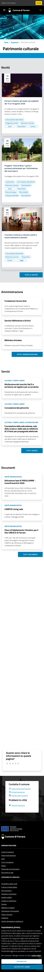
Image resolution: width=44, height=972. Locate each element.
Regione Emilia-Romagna (8, 3)
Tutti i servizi (32, 450)
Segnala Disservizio (18, 805)
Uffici (3, 859)
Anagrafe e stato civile (9, 883)
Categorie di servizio (10, 877)
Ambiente (4, 918)
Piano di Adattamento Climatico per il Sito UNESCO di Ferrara (21, 531)
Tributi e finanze (6, 914)
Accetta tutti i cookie (22, 967)
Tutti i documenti (30, 554)
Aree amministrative (8, 855)
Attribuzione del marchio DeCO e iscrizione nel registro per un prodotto (21, 386)
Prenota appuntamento (19, 795)
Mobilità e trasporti (8, 907)
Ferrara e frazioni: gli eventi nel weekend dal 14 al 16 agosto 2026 (21, 102)
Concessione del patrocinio (16, 407)
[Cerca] (41, 10)
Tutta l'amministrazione (27, 354)
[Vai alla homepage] (10, 10)
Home (6, 42)
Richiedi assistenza (18, 792)
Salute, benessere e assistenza (12, 921)
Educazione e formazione (10, 911)
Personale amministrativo (10, 869)
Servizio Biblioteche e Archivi (17, 320)
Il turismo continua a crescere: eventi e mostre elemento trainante (20, 236)
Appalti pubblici (6, 897)
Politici (3, 865)
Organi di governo (7, 852)
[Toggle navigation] (4, 10)
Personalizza (22, 961)
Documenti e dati (7, 872)
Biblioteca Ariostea (13, 340)
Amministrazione (8, 845)
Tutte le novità (31, 275)
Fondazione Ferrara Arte (15, 301)
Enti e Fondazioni (7, 862)
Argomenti (14, 42)
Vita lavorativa (6, 890)
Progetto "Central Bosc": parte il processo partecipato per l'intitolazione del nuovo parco (21, 168)
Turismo (4, 904)
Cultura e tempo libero (9, 887)
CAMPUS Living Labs (13, 509)
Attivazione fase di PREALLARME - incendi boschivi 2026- (19, 482)
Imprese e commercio (8, 894)
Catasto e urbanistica (8, 901)
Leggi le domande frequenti (21, 788)
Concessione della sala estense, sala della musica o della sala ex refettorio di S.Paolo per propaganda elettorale (21, 429)
